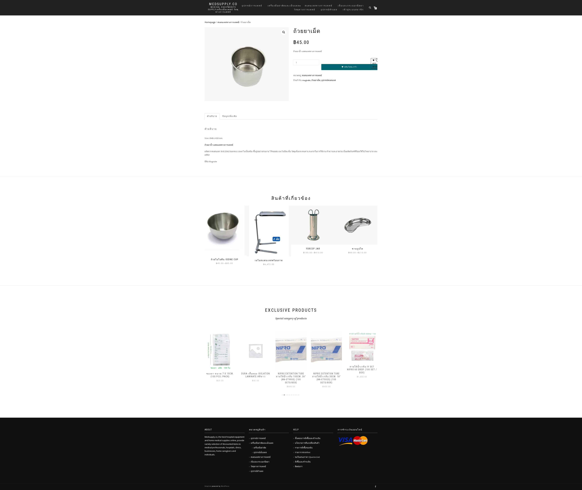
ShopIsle (208, 486)
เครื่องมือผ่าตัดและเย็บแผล (283, 6)
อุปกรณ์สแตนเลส (328, 80)
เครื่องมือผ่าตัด (260, 447)
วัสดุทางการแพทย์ (304, 9)
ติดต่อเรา (299, 466)
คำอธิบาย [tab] (212, 116)
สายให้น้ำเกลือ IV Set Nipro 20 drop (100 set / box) (362, 374)
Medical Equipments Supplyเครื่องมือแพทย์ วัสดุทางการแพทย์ (223, 9)
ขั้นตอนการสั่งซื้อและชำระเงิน (307, 438)
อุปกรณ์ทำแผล (329, 9)
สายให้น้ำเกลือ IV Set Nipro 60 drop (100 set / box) (326, 369)
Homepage (210, 22)
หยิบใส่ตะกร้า (350, 67)
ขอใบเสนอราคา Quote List (307, 457)
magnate (306, 80)
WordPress (225, 486)
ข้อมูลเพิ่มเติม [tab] (229, 116)
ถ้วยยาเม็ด (315, 80)
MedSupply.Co (223, 4)
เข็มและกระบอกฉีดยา (351, 6)
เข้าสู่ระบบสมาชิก (353, 9)
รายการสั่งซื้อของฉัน (304, 447)
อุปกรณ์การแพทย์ (252, 6)
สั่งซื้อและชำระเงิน (303, 461)
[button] (283, 32)
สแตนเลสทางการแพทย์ (318, 6)
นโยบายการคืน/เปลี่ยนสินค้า (307, 443)
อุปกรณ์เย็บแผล (260, 452)
